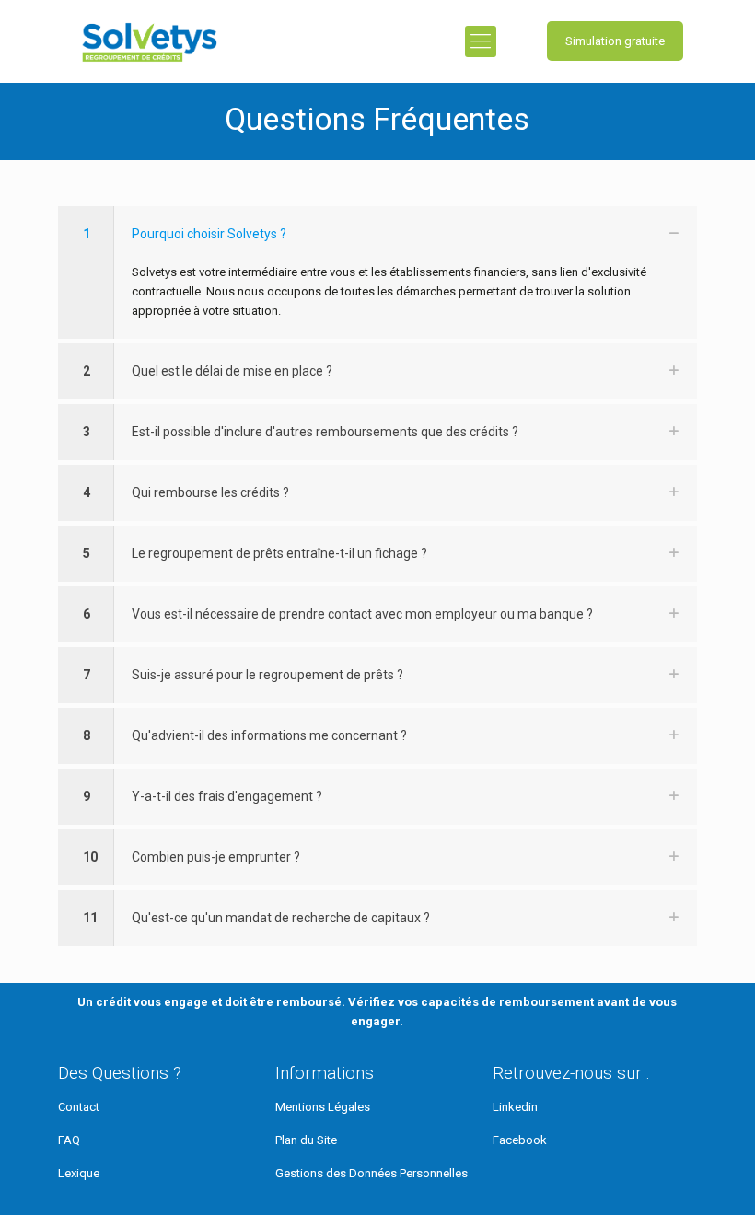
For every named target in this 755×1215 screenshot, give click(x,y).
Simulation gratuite (615, 41)
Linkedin (515, 1107)
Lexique (78, 1173)
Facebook (520, 1140)
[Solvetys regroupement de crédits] (149, 41)
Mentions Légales (322, 1107)
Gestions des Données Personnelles (371, 1173)
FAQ (69, 1140)
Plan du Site (306, 1140)
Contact (78, 1107)
